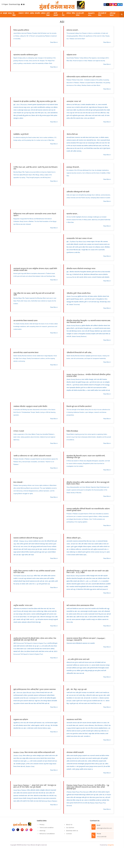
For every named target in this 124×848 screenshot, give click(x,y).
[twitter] (107, 4)
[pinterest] (110, 4)
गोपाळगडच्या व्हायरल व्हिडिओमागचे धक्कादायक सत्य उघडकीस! (81, 643)
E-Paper (5, 4)
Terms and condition (47, 827)
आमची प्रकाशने (56, 14)
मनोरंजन (68, 13)
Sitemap (42, 831)
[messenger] (115, 4)
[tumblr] (118, 4)
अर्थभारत (43, 13)
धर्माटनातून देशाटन (112, 14)
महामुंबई (5, 13)
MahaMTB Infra (91, 14)
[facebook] (105, 4)
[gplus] (113, 4)
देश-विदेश (14, 14)
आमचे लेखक (48, 14)
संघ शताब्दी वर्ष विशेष (102, 14)
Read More (53, 42)
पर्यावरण (27, 13)
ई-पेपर (63, 14)
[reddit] (121, 4)
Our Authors (70, 827)
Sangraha (111, 845)
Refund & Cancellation (47, 834)
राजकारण (21, 13)
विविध (73, 13)
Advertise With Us (72, 831)
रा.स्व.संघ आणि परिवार (80, 14)
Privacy (42, 824)
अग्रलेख (32, 13)
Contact (69, 834)
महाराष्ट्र (10, 13)
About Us (69, 824)
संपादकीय (37, 13)
